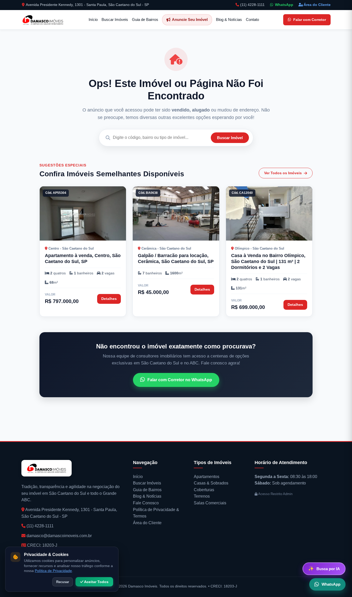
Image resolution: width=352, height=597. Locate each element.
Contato (252, 19)
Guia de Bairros (145, 19)
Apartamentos (206, 476)
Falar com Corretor (309, 20)
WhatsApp (284, 5)
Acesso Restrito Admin (274, 494)
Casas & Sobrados (211, 483)
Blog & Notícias (229, 19)
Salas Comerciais (210, 503)
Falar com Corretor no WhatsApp (179, 380)
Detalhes (109, 299)
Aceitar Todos (95, 582)
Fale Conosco (146, 503)
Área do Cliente (317, 5)
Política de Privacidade (53, 571)
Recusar (62, 582)
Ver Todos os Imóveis (283, 173)
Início (93, 19)
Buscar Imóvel (230, 138)
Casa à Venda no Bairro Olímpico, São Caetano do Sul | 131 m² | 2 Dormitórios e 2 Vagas (268, 261)
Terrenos (202, 496)
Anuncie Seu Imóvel (190, 19)
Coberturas (204, 490)
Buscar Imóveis (115, 19)
